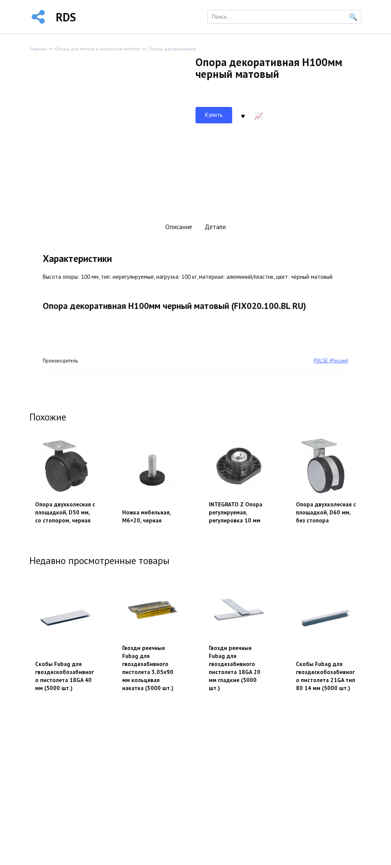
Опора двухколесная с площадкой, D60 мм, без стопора (326, 512)
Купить (214, 114)
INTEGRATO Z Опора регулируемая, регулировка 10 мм (235, 512)
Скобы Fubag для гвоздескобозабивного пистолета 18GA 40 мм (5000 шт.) (64, 676)
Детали (215, 227)
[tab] (178, 227)
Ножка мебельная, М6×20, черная (146, 516)
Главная (38, 49)
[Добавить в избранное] (243, 115)
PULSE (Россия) (331, 360)
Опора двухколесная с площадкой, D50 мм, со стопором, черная (65, 512)
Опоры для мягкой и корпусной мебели (97, 49)
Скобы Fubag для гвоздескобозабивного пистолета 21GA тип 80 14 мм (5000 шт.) (325, 676)
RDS (66, 17)
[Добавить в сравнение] (258, 115)
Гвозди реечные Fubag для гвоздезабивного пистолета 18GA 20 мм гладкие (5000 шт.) (234, 668)
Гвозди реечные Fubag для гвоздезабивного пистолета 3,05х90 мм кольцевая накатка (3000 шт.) (147, 668)
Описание (178, 227)
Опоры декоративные (172, 49)
